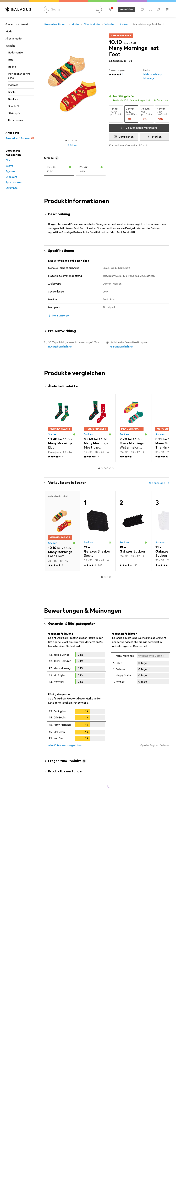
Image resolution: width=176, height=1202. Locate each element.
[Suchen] (47, 9)
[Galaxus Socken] (133, 539)
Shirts (11, 92)
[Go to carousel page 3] (105, 477)
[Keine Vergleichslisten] (150, 9)
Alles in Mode (14, 38)
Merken (157, 136)
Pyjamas (13, 85)
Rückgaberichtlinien (60, 346)
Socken (13, 99)
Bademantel (16, 52)
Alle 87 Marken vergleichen (64, 754)
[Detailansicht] (76, 677)
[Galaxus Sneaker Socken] (98, 539)
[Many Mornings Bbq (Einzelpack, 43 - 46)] (62, 436)
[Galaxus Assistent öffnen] (142, 9)
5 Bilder (72, 145)
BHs (10, 59)
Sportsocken (13, 182)
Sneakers (11, 177)
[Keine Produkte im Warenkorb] (167, 9)
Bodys (12, 66)
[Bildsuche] (98, 9)
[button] (139, 98)
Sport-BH (14, 106)
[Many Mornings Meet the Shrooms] (98, 436)
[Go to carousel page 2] (102, 477)
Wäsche (10, 45)
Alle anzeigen (56, 396)
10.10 (115, 42)
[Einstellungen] (110, 9)
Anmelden (126, 9)
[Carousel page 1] (99, 477)
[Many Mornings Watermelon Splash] (133, 436)
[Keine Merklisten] (159, 9)
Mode (9, 31)
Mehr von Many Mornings (152, 74)
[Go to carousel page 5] (110, 477)
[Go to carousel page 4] (107, 477)
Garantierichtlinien (121, 346)
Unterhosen (15, 120)
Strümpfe (14, 113)
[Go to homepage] (18, 9)
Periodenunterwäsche (19, 76)
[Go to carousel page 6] (113, 477)
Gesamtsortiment (17, 24)
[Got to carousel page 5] (77, 140)
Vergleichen (126, 136)
